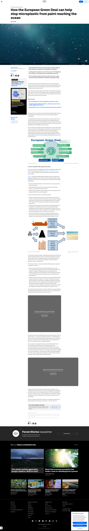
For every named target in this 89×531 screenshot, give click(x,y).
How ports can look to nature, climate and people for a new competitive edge (34, 490)
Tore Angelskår (14, 70)
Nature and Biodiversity (17, 7)
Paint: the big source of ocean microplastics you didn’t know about (44, 101)
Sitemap (44, 526)
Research (30, 176)
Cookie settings (79, 528)
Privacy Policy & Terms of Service (44, 524)
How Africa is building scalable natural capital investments (69, 490)
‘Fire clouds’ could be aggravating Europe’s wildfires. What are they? (25, 470)
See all (76, 444)
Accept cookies (44, 315)
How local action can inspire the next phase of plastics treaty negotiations (52, 490)
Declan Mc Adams (14, 67)
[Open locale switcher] (1, 528)
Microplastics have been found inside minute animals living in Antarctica (45, 107)
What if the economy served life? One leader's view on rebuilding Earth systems (61, 470)
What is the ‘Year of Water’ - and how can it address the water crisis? (19, 490)
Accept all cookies (80, 525)
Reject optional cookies (80, 522)
